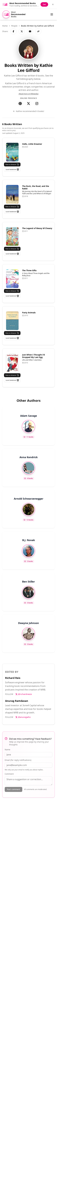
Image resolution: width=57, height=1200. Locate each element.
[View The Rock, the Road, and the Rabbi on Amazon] (12, 194)
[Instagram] (37, 103)
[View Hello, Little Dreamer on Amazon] (12, 152)
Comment (9, 774)
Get (44, 4)
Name (7, 749)
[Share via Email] (30, 31)
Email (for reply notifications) (18, 760)
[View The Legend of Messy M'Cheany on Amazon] (12, 236)
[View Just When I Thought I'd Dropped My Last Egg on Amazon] (12, 363)
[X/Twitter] (28, 103)
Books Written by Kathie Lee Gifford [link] (37, 25)
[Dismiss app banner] (53, 4)
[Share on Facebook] (13, 31)
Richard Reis (12, 678)
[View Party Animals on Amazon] (12, 320)
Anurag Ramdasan (16, 700)
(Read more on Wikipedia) (28, 94)
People (14, 25)
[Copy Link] (38, 31)
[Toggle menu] (52, 14)
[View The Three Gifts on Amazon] (12, 278)
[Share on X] (22, 31)
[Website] (20, 103)
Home (5, 25)
